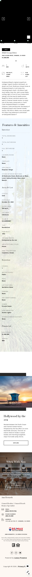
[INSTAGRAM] (16, 552)
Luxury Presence (20, 558)
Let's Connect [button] (16, 485)
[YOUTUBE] (20, 552)
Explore (16, 443)
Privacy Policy (23, 566)
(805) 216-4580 (9, 516)
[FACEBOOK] (11, 552)
